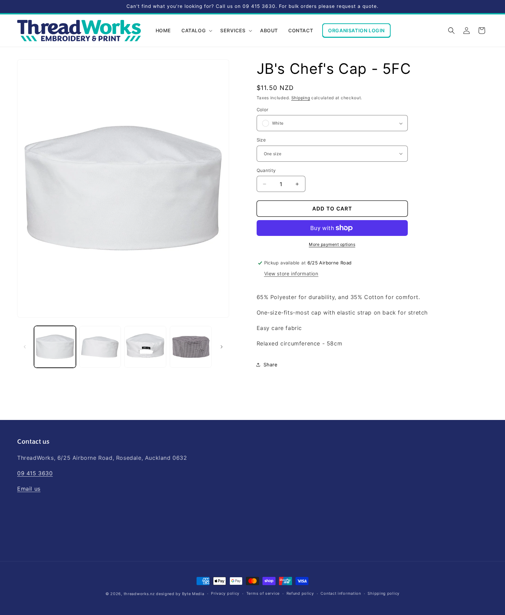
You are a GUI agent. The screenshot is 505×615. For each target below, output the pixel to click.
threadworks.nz (139, 593)
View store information (291, 273)
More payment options (332, 244)
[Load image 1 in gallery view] (55, 347)
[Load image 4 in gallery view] (191, 347)
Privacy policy (225, 593)
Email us (29, 488)
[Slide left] (24, 346)
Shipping (300, 97)
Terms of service (263, 593)
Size (261, 140)
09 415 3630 (35, 473)
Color (263, 109)
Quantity (266, 170)
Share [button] (270, 364)
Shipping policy (384, 593)
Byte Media (193, 593)
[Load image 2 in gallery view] (100, 347)
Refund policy (300, 593)
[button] (195, 30)
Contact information (341, 593)
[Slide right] (221, 346)
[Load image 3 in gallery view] (145, 347)
